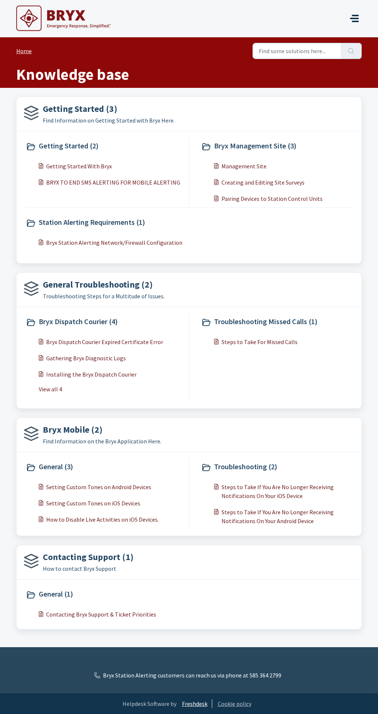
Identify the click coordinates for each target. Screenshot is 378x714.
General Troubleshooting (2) (98, 284)
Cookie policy (234, 703)
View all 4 (50, 389)
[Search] (351, 51)
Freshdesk (194, 703)
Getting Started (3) (80, 108)
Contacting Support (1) (88, 557)
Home (24, 51)
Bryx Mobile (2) (73, 429)
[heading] (105, 146)
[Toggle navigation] (354, 18)
